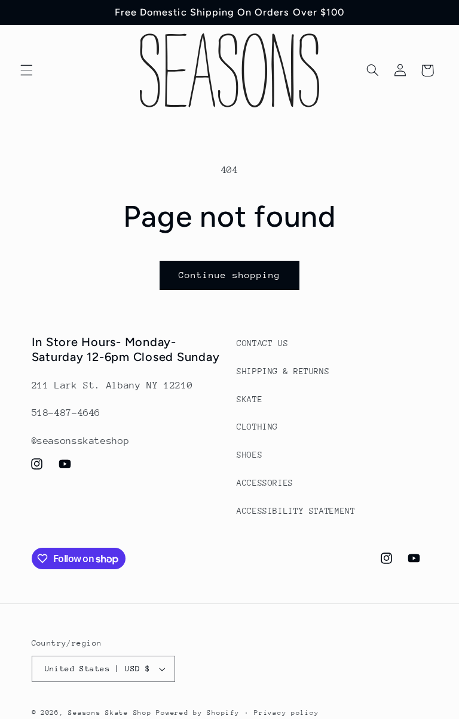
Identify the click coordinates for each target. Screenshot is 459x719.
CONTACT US (262, 343)
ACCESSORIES (265, 482)
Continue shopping (230, 275)
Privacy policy (286, 713)
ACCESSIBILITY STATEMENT (296, 511)
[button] (26, 70)
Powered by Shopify (197, 713)
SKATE (249, 399)
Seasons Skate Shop (112, 713)
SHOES (249, 454)
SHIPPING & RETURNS (283, 371)
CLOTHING (257, 426)
